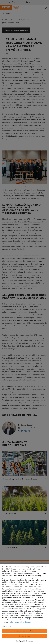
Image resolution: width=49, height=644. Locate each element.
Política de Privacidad (37, 620)
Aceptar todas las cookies (24, 631)
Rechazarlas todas (24, 636)
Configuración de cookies (24, 641)
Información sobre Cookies (20, 622)
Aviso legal (6, 626)
